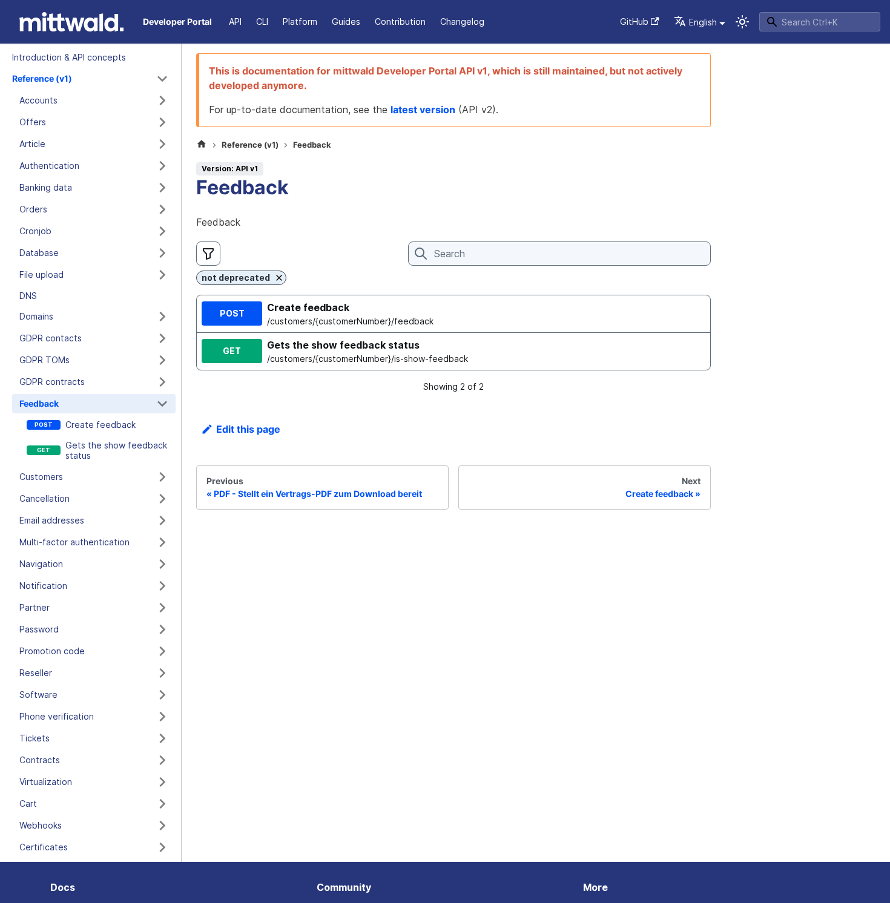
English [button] (703, 22)
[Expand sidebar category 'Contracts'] (162, 760)
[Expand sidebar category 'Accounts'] (162, 100)
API (235, 21)
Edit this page (248, 429)
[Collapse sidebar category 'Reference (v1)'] (162, 78)
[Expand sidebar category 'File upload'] (162, 274)
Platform (300, 21)
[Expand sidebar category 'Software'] (162, 694)
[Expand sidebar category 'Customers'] (162, 477)
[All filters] (208, 253)
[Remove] (279, 277)
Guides (346, 21)
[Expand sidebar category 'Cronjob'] (162, 231)
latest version (423, 109)
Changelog (462, 21)
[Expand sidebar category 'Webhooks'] (162, 825)
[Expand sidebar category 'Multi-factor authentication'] (162, 542)
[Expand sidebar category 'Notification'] (162, 586)
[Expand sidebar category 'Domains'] (162, 316)
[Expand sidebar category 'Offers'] (162, 122)
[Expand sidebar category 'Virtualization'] (162, 782)
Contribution (400, 21)
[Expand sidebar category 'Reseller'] (162, 673)
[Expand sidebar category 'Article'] (162, 144)
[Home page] (201, 145)
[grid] (453, 332)
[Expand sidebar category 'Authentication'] (162, 166)
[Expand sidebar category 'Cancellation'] (162, 498)
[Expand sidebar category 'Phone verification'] (162, 716)
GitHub (634, 21)
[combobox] (819, 21)
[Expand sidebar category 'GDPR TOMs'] (162, 360)
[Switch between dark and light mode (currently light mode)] (742, 21)
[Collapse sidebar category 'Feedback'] (162, 403)
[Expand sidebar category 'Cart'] (162, 803)
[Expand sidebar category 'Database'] (162, 253)
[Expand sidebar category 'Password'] (162, 629)
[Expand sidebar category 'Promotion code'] (162, 651)
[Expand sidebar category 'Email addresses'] (162, 520)
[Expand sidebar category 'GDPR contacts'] (162, 338)
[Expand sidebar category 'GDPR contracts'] (162, 382)
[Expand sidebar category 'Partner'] (162, 607)
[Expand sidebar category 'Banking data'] (162, 187)
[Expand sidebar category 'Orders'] (162, 209)
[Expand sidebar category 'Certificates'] (162, 847)
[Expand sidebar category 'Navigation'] (162, 564)
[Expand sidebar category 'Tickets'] (162, 738)
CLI (262, 21)
